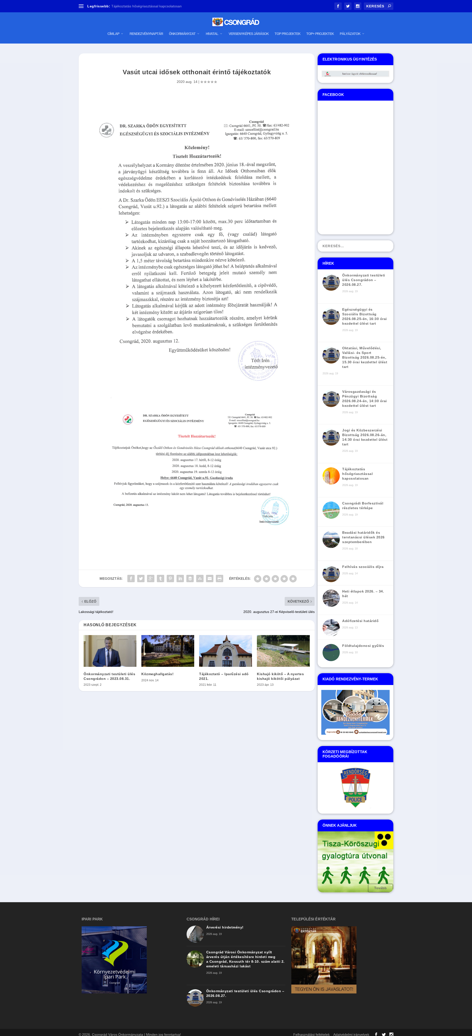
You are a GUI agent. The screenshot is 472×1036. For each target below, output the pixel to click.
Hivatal (212, 34)
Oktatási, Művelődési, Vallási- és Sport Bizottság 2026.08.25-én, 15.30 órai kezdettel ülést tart (364, 357)
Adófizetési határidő (360, 621)
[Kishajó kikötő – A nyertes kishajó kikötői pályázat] (283, 651)
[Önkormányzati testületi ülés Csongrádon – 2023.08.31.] (110, 651)
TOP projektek (287, 34)
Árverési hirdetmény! (225, 927)
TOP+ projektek (320, 34)
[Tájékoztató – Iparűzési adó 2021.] (225, 651)
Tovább (380, 888)
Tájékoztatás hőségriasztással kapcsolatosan (357, 473)
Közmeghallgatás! (157, 674)
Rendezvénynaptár (146, 34)
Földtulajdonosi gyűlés (363, 646)
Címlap (113, 34)
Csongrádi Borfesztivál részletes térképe (142, 6)
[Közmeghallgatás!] (167, 651)
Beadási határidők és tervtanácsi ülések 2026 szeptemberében (363, 537)
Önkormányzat (182, 34)
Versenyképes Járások (249, 34)
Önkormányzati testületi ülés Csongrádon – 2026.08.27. (363, 280)
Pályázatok (350, 34)
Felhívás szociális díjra (363, 567)
